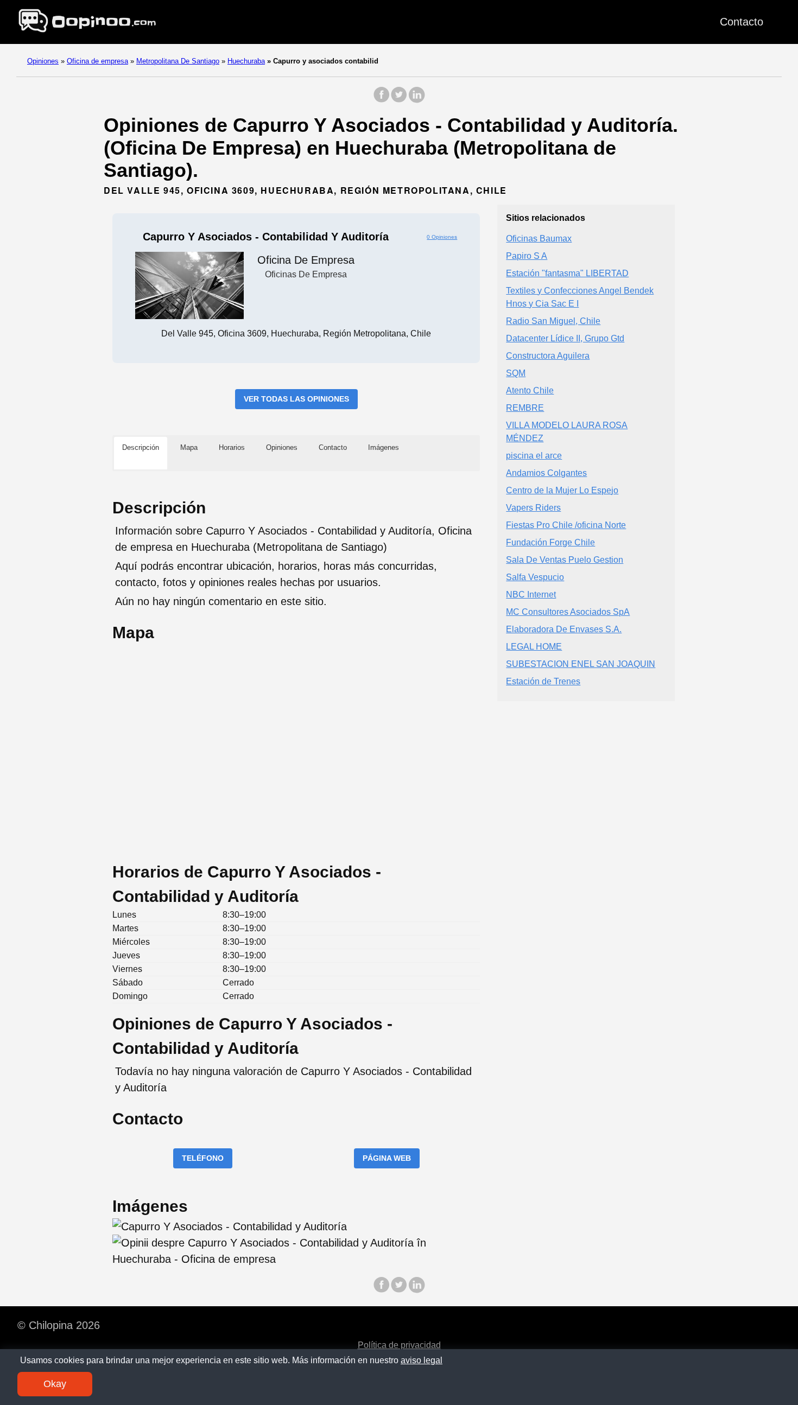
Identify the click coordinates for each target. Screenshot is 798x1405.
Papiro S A (526, 255)
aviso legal (421, 1360)
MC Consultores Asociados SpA (568, 611)
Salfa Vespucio (535, 576)
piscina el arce (534, 455)
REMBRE (525, 407)
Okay (54, 1383)
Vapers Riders (533, 507)
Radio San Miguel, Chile (553, 320)
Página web (387, 1158)
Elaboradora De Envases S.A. (564, 628)
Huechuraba (246, 61)
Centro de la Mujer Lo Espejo (562, 489)
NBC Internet (531, 594)
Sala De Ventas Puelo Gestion (564, 559)
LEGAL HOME (534, 646)
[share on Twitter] (399, 100)
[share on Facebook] (381, 100)
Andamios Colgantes (546, 472)
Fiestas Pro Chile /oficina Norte (566, 524)
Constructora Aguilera (548, 355)
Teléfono (203, 1158)
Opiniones (43, 61)
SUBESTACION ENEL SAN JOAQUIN (580, 663)
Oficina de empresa (97, 61)
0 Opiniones (442, 237)
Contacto (741, 22)
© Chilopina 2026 (58, 1325)
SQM (515, 372)
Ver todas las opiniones (296, 399)
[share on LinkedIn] (416, 100)
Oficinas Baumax (539, 238)
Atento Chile (530, 390)
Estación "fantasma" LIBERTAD (567, 272)
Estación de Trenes (543, 680)
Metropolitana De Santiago (177, 61)
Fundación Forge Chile (550, 541)
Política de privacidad (399, 1345)
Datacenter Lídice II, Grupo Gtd (565, 337)
